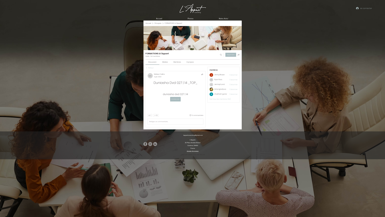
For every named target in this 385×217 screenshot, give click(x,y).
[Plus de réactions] (156, 115)
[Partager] (202, 74)
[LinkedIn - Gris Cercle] (155, 144)
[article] (175, 99)
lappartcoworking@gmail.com (193, 135)
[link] (152, 62)
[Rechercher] (221, 55)
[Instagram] (150, 144)
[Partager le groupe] (238, 54)
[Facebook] (145, 144)
